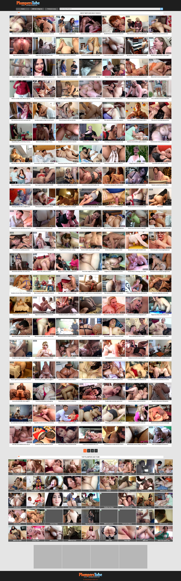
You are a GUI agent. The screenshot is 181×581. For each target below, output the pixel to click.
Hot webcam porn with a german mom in (67, 185)
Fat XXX (91, 490)
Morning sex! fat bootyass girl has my (44, 206)
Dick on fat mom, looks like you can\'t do (44, 33)
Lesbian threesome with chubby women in (160, 358)
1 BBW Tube (54, 507)
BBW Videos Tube (90, 507)
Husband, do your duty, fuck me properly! (21, 293)
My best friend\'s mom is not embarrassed (137, 55)
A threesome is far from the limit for (113, 358)
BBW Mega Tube (127, 474)
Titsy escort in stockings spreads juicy (160, 120)
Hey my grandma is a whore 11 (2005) (44, 185)
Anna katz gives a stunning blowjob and (160, 250)
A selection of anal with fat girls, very (90, 185)
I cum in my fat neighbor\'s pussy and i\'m (114, 55)
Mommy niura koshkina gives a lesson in (137, 141)
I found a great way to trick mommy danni (21, 379)
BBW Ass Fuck (72, 540)
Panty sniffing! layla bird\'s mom (137, 336)
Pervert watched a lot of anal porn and (137, 206)
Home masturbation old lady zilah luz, (113, 163)
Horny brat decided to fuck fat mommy (67, 163)
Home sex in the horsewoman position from (90, 314)
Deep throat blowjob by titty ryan (90, 444)
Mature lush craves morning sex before (160, 77)
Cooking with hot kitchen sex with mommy (137, 293)
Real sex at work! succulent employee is (67, 336)
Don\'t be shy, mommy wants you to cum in (137, 77)
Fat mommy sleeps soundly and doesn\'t (90, 422)
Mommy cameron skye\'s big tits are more (114, 314)
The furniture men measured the (90, 141)
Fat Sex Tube (17, 524)
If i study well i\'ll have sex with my (21, 314)
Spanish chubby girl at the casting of (67, 206)
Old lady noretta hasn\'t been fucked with (90, 33)
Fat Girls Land (90, 540)
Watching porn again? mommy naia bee (90, 98)
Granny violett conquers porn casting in (90, 250)
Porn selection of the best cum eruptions (113, 120)
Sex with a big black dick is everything (67, 98)
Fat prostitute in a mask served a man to (113, 444)
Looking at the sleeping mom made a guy (90, 163)
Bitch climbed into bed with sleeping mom (114, 228)
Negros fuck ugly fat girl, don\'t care (44, 55)
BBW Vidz (72, 490)
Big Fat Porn (163, 474)
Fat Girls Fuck (72, 474)
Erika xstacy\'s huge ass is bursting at (90, 336)
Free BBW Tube (35, 490)
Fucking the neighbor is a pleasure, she (137, 379)
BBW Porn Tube (17, 540)
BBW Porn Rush (54, 540)
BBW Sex (145, 540)
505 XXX (36, 474)
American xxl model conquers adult (113, 250)
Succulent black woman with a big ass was (21, 422)
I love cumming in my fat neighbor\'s (90, 120)
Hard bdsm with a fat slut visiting (160, 163)
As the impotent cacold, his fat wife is (67, 358)
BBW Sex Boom (163, 524)
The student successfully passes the (21, 250)
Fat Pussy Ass (145, 490)
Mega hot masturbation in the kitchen (44, 314)
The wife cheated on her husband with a (136, 120)
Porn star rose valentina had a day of (21, 444)
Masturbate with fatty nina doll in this (21, 271)
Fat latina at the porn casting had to (67, 314)
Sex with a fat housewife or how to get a (160, 55)
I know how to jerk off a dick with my (90, 401)
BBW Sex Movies (108, 524)
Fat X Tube (127, 490)
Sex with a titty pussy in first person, (160, 401)
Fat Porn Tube (54, 524)
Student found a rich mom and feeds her (113, 33)
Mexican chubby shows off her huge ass (21, 98)
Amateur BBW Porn (163, 507)
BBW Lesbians (90, 474)
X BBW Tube (109, 540)
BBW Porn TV (163, 490)
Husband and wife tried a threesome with (44, 250)
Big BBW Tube (109, 474)
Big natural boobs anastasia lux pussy (67, 293)
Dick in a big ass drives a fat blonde (67, 55)
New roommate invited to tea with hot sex (137, 33)
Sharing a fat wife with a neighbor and (21, 206)
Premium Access (52, 9)
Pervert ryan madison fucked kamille (67, 444)
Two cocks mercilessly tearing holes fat (90, 358)
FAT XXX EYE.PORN (127, 507)
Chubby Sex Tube (109, 507)
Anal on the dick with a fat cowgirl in (21, 401)
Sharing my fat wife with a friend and (90, 379)
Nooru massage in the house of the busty (21, 185)
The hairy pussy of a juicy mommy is (113, 98)
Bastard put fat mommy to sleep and (67, 401)
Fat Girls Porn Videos (145, 507)
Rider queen (160, 206)
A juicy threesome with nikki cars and (67, 228)
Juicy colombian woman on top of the (160, 98)
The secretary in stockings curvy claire (137, 271)
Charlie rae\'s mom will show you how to (21, 228)
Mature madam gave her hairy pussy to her (44, 77)
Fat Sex (109, 490)
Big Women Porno (90, 524)
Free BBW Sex (145, 474)
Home (22, 9)
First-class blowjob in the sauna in (160, 444)
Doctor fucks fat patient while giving (44, 401)
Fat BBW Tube (54, 474)
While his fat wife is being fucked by (44, 141)
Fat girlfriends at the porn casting (67, 250)
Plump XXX (17, 490)
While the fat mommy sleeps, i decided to (137, 444)
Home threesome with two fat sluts (67, 120)
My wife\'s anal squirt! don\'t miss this (67, 141)
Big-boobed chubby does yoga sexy (90, 206)
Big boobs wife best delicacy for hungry (21, 336)
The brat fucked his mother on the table (90, 55)
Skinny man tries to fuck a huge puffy (137, 228)
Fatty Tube (127, 540)
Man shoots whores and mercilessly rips (21, 120)
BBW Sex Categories (37, 9)
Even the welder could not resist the (136, 401)
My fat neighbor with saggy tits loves (21, 77)
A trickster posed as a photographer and (136, 314)
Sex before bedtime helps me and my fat (44, 120)
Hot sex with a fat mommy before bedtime (44, 163)
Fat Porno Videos (127, 524)
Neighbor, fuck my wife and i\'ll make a (113, 271)
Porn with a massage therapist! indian (114, 379)
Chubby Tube (35, 540)
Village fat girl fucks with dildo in (137, 163)
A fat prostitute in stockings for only (44, 228)
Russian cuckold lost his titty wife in (160, 185)
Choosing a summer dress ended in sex (113, 141)
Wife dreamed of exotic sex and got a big (90, 77)
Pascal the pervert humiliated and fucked (90, 228)
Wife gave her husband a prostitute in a (67, 271)
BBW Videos (35, 524)
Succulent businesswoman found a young (44, 98)
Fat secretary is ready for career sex (137, 422)
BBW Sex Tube (72, 524)
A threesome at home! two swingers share (160, 271)
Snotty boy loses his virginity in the (67, 33)
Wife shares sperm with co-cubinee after (44, 336)
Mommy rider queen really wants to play (113, 336)
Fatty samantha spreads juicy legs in (160, 336)
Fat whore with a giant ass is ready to (67, 379)
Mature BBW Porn (17, 474)
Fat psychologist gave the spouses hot (114, 77)
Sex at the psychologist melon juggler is (44, 379)
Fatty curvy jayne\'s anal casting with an (137, 98)
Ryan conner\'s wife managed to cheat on (44, 293)
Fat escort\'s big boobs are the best (160, 293)
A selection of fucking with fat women (44, 444)
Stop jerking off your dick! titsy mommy (21, 141)
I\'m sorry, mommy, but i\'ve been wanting (160, 228)
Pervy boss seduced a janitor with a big (21, 33)
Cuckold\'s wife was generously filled (113, 206)
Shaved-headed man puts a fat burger (160, 422)
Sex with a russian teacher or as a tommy (44, 422)
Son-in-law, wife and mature (44, 271)
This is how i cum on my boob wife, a (113, 422)
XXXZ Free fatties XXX (164, 540)
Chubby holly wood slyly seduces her (113, 401)
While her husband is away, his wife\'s (67, 422)
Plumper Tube (35, 507)
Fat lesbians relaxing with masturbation (113, 185)
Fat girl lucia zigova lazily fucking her (21, 358)
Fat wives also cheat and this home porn (160, 141)
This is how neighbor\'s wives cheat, (90, 271)
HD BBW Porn (17, 507)
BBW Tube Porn (72, 507)
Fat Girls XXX (145, 524)
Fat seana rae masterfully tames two (160, 379)
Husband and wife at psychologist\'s (137, 358)
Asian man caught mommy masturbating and (90, 293)
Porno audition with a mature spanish (137, 185)
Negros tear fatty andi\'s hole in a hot (160, 314)
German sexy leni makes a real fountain (20, 163)
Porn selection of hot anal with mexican (113, 293)
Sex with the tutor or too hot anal (160, 33)
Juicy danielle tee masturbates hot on (44, 358)
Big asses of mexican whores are (21, 55)
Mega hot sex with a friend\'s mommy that (67, 77)
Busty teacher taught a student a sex (137, 250)
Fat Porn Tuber (54, 490)
